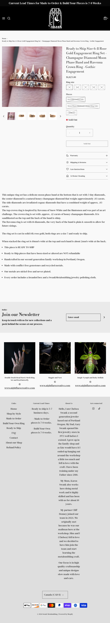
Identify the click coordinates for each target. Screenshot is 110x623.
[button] (3, 116)
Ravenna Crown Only (76, 99)
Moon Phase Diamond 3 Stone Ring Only (83, 106)
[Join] (104, 317)
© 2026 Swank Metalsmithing (47, 614)
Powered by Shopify (66, 614)
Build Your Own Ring (14, 423)
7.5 (94, 87)
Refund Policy (13, 447)
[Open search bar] (9, 18)
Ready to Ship (14, 428)
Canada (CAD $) (52, 594)
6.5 (77, 87)
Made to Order (13, 418)
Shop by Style (14, 413)
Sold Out (87, 143)
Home (4, 38)
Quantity (70, 126)
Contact (14, 437)
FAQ (14, 433)
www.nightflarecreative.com (19, 388)
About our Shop (14, 442)
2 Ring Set (71, 112)
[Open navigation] (3, 18)
